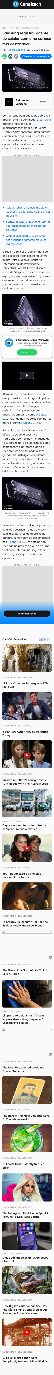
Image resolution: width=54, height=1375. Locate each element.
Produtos (25, 28)
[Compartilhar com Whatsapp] (4, 56)
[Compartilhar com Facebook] (10, 56)
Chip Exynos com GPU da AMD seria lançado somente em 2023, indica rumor (26, 240)
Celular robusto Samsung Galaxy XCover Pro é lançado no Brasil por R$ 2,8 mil (28, 211)
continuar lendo (27, 613)
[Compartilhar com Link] (16, 56)
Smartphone (37, 28)
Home (5, 28)
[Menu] (4, 5)
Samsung (45, 119)
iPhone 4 (13, 542)
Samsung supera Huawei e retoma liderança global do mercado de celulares (28, 226)
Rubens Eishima (16, 49)
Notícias (14, 28)
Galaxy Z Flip (31, 422)
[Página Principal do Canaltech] (27, 6)
